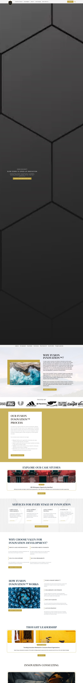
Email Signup (38, 1)
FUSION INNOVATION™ (22, 169)
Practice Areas (18, 1)
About (32, 1)
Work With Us (45, 1)
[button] (8, 681)
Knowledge (26, 1)
